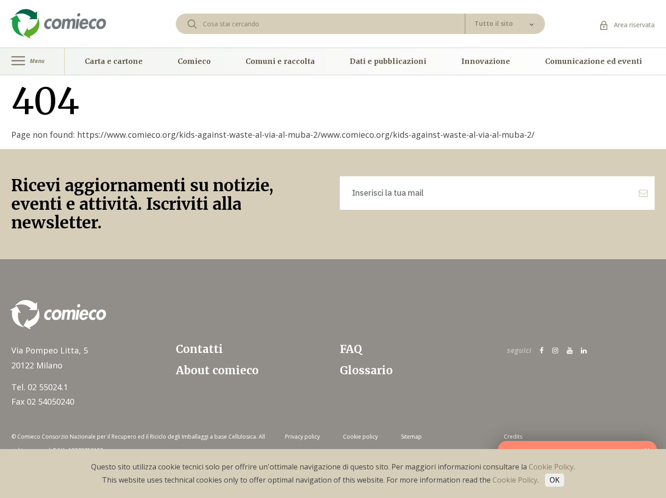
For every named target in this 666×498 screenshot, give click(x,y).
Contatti (199, 349)
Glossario (366, 370)
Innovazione (485, 61)
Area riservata (633, 24)
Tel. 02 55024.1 (39, 387)
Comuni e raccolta (280, 61)
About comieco (217, 370)
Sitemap (411, 436)
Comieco (194, 61)
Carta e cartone (114, 61)
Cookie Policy (551, 467)
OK (555, 480)
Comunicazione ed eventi (593, 61)
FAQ (351, 349)
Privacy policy (302, 436)
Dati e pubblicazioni (388, 61)
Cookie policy (360, 436)
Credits (513, 436)
